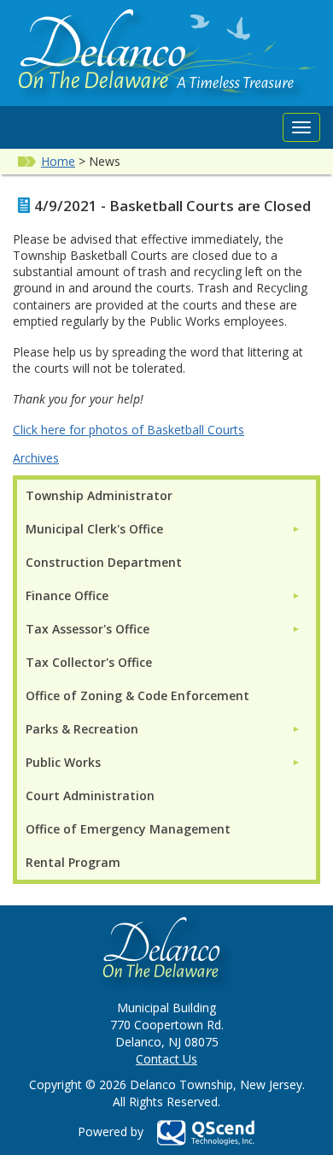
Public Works (63, 762)
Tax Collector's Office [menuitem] (89, 662)
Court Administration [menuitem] (90, 795)
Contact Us (166, 1059)
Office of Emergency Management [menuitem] (128, 829)
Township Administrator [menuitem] (99, 495)
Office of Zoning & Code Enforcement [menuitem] (137, 695)
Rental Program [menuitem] (73, 862)
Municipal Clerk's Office (94, 529)
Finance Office (67, 595)
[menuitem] (163, 529)
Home (58, 161)
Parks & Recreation (82, 729)
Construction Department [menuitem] (104, 562)
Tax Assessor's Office (87, 629)
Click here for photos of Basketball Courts (128, 429)
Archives (36, 458)
